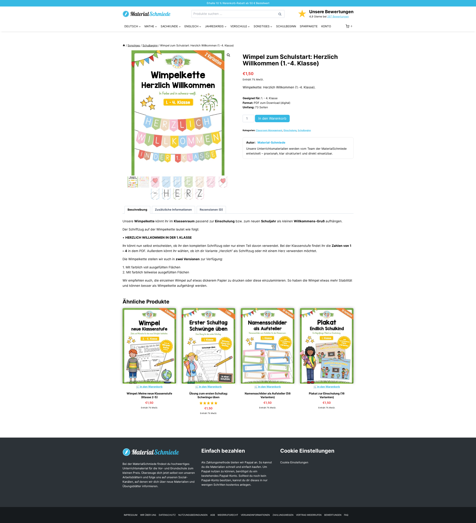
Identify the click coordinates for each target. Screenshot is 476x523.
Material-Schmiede (271, 142)
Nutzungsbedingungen (193, 515)
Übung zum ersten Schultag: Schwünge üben (208, 395)
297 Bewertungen (338, 16)
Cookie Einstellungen (294, 462)
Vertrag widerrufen (308, 515)
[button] (228, 55)
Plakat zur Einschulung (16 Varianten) (327, 395)
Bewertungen (332, 515)
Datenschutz (167, 515)
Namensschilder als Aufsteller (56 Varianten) (268, 395)
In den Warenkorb (272, 118)
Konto (326, 26)
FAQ (346, 515)
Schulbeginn (286, 26)
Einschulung (290, 130)
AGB (212, 515)
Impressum (130, 515)
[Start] (124, 45)
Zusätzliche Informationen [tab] (173, 209)
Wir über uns (148, 515)
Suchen (280, 14)
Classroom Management (269, 130)
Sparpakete (309, 26)
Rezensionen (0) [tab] (211, 209)
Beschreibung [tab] (137, 209)
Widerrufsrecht (228, 515)
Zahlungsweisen (283, 515)
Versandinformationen (255, 515)
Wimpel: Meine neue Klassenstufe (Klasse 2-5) (149, 395)
